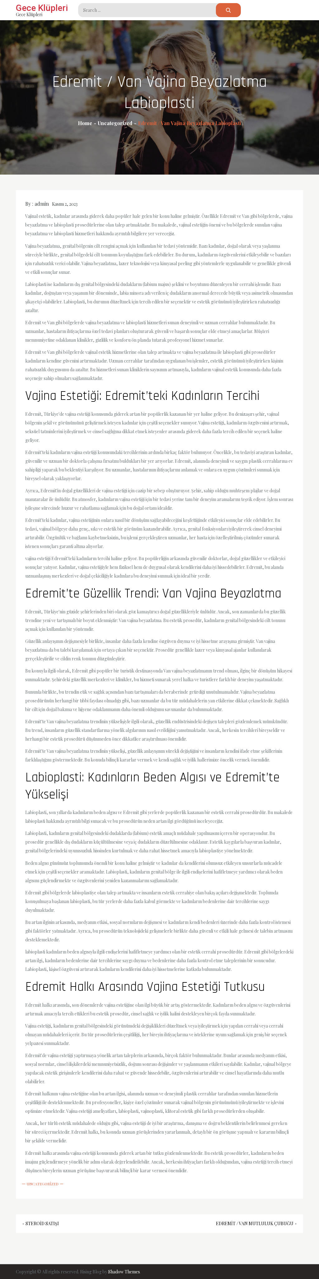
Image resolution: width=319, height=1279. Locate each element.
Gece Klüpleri (42, 8)
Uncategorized (43, 1183)
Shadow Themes (124, 1272)
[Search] (228, 10)
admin (42, 203)
